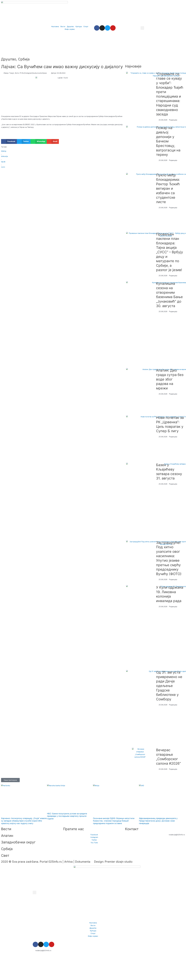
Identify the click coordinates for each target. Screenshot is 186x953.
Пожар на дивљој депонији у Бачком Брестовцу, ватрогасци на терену (168, 141)
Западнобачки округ (18, 842)
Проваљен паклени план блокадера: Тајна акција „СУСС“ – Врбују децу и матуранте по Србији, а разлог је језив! (169, 252)
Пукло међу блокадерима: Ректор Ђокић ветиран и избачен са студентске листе (168, 188)
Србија (24, 59)
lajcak (3, 162)
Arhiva (68, 861)
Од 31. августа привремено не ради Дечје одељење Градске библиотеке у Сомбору (169, 685)
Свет (5, 855)
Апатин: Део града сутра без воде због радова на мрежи (169, 379)
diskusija (4, 156)
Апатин (7, 836)
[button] (142, 28)
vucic (3, 167)
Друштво (8, 59)
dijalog (3, 151)
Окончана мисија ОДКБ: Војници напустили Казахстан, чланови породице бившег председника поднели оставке (113, 820)
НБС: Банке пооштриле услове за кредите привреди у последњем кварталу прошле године (67, 816)
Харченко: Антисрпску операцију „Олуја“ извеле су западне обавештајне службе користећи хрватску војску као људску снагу (24, 820)
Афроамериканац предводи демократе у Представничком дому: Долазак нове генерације (158, 820)
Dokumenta (82, 861)
